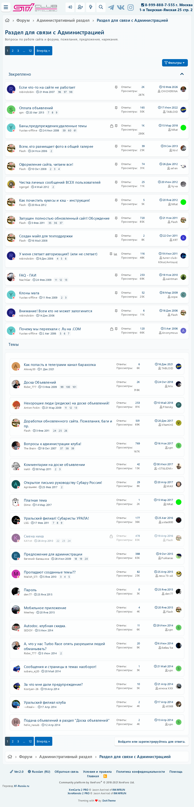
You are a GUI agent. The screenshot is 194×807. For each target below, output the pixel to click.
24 (54, 430)
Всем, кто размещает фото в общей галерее (56, 146)
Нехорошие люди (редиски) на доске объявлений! (66, 403)
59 (64, 130)
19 (81, 558)
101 (74, 387)
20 (86, 558)
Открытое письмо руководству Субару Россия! (63, 482)
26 (65, 430)
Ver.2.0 (18, 771)
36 (55, 223)
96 (59, 92)
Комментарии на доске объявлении (54, 464)
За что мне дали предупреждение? (53, 684)
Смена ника (34, 536)
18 (76, 558)
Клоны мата (29, 293)
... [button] (24, 50)
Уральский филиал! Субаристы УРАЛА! (56, 518)
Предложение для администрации (53, 554)
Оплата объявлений (36, 107)
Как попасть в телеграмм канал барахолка (60, 364)
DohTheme (109, 800)
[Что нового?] (90, 7)
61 (75, 130)
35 (49, 223)
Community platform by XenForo (97, 782)
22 (58, 540)
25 (60, 430)
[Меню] (5, 7)
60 (69, 130)
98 (70, 92)
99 (62, 387)
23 (63, 540)
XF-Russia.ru (21, 786)
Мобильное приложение (45, 607)
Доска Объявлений (40, 382)
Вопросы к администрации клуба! (52, 443)
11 (56, 280)
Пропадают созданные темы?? (50, 572)
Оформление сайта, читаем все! (46, 164)
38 (67, 448)
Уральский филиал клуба (45, 702)
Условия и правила (97, 771)
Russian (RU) (40, 771)
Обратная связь (67, 771)
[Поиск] (101, 7)
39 (72, 448)
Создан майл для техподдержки (46, 236)
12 (30, 50)
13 (66, 280)
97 (65, 92)
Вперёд (42, 50)
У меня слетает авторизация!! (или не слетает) (58, 254)
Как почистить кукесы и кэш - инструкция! (54, 200)
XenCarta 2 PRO (78, 789)
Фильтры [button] (175, 63)
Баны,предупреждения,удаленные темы (53, 125)
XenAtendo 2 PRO (78, 793)
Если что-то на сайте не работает (47, 87)
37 (61, 223)
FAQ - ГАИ (27, 275)
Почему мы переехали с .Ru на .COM (50, 328)
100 (68, 387)
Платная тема (35, 500)
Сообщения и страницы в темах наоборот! (60, 666)
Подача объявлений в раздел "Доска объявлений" (67, 720)
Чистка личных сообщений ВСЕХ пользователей (60, 182)
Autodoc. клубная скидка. (45, 625)
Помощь (175, 771)
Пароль (30, 589)
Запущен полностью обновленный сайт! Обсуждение (64, 218)
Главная (93, 776)
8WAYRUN (118, 789)
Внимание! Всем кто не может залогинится (55, 310)
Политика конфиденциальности (140, 771)
